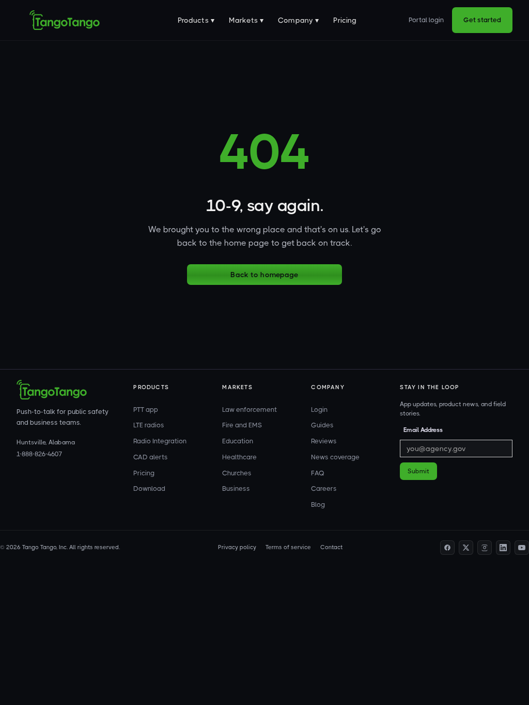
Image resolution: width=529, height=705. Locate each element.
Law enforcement (249, 409)
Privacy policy (237, 547)
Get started (482, 20)
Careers (324, 488)
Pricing (344, 20)
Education (237, 441)
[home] (64, 20)
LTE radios (148, 425)
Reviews (324, 441)
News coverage (335, 457)
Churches (237, 473)
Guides (322, 425)
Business (236, 488)
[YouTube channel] (522, 547)
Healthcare (239, 457)
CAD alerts (150, 457)
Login (319, 409)
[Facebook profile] (447, 547)
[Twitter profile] (466, 547)
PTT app (145, 409)
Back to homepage (264, 274)
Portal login (426, 20)
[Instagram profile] (484, 547)
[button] (196, 20)
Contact (331, 547)
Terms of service (288, 547)
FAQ (317, 473)
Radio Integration (159, 441)
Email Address (423, 430)
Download (149, 488)
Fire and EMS (242, 425)
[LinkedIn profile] (503, 547)
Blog (318, 504)
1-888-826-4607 (39, 454)
